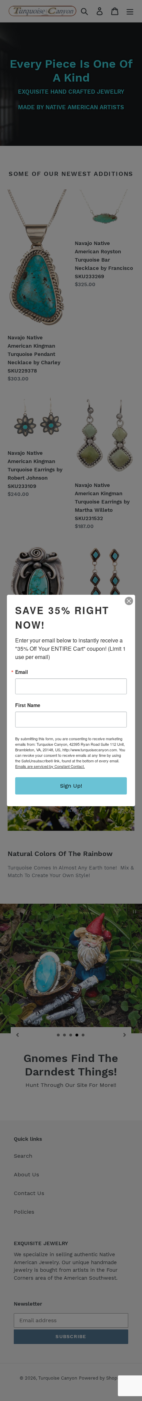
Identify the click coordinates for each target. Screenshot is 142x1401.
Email (21, 671)
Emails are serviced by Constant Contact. (50, 766)
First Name (27, 705)
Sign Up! (71, 785)
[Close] (129, 601)
